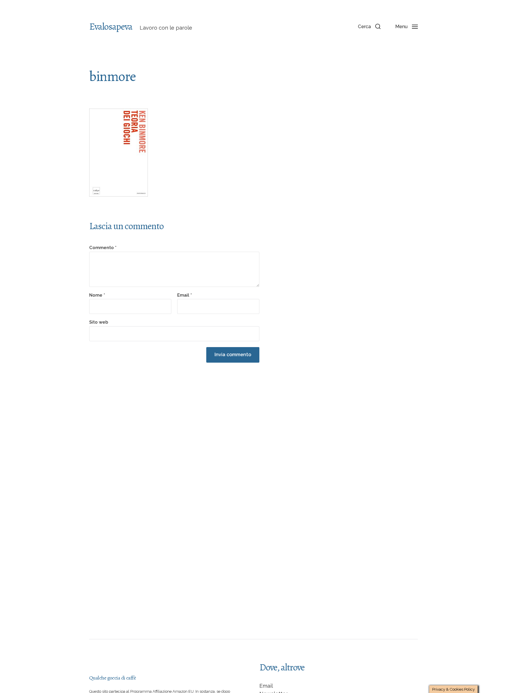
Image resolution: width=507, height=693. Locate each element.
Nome (97, 295)
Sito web (98, 322)
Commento (102, 247)
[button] (369, 26)
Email (184, 295)
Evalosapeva (110, 26)
